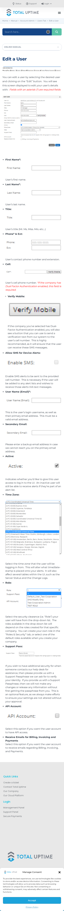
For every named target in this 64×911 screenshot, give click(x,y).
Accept (32, 900)
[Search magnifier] (57, 31)
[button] (59, 872)
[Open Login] (51, 3)
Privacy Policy (32, 907)
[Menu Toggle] (59, 12)
